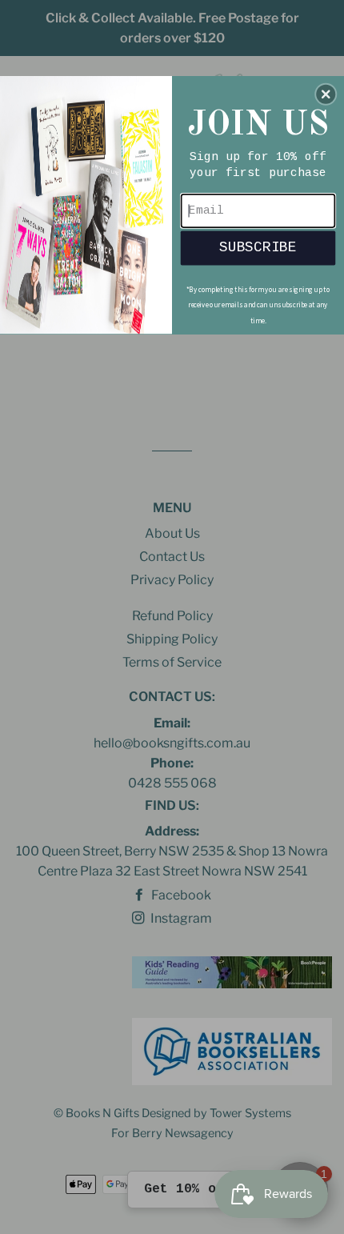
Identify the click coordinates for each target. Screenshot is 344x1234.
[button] (325, 93)
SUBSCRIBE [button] (258, 246)
